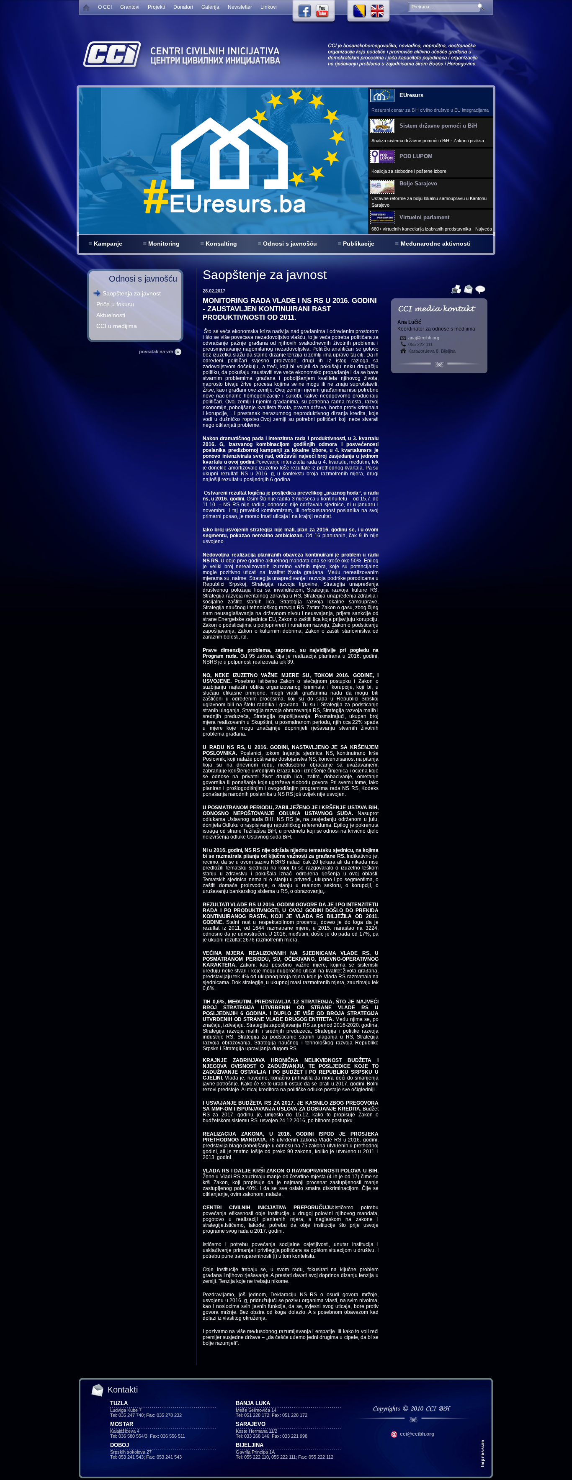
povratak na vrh (157, 351)
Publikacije (358, 243)
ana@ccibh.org (423, 337)
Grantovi (129, 7)
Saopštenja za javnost (132, 293)
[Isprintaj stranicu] (455, 289)
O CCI (105, 7)
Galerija (210, 7)
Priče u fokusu (115, 304)
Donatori (183, 7)
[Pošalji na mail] (467, 289)
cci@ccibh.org (416, 1434)
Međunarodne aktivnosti (436, 243)
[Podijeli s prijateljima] (479, 289)
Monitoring (164, 243)
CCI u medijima (116, 326)
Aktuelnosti (110, 315)
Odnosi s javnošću (290, 243)
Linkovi (268, 7)
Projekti (156, 7)
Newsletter (240, 7)
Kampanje (108, 243)
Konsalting (221, 243)
